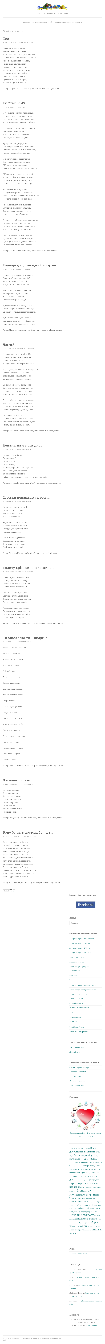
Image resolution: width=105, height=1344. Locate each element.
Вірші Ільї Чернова (76, 962)
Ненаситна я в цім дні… (22, 445)
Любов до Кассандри (77, 1072)
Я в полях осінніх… (18, 780)
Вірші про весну (75, 1166)
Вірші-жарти (74, 1148)
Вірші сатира (87, 1230)
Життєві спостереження (79, 1008)
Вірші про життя (81, 1183)
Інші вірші (73, 1022)
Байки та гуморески (77, 998)
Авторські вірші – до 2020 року (81, 939)
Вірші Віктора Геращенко (79, 967)
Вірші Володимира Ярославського (82, 990)
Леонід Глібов (74, 1052)
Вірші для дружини (84, 1148)
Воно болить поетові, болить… (28, 832)
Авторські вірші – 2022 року (80, 953)
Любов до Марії (75, 1076)
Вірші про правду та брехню (88, 1212)
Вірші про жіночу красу (88, 1187)
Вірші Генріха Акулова (78, 994)
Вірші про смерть (94, 1226)
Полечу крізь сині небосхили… (28, 567)
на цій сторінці (91, 1325)
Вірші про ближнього (93, 1162)
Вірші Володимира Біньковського (82, 985)
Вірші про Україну (85, 1158)
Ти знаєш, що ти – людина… (26, 638)
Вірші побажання (86, 1152)
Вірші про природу (81, 1215)
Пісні (71, 1012)
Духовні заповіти (76, 1003)
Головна (26, 22)
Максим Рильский (76, 1047)
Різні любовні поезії (77, 1086)
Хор (6, 38)
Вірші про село (85, 1222)
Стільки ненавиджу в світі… (26, 497)
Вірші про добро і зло (77, 1176)
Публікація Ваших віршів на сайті (68, 22)
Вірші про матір (90, 1194)
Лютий (9, 344)
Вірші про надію (91, 1202)
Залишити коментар (25, 42)
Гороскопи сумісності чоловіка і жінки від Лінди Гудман (85, 1134)
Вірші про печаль (85, 1205)
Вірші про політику (84, 1208)
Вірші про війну (85, 1169)
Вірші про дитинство (90, 1172)
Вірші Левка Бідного (77, 1027)
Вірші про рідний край (86, 1218)
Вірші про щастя (76, 1230)
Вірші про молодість (91, 1198)
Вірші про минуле (77, 1198)
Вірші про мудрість (78, 1201)
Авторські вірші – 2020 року (80, 943)
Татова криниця (75, 980)
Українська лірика (76, 957)
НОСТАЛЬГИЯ (14, 103)
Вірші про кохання (80, 1192)
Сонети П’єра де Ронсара (79, 1068)
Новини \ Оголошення (78, 1254)
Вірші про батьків (77, 1162)
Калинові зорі (74, 970)
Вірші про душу (93, 1180)
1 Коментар (21, 107)
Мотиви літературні (77, 1081)
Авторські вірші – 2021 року (80, 948)
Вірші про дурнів (81, 1180)
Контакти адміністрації (42, 22)
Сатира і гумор (75, 1017)
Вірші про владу (88, 1165)
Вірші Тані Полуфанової (78, 1032)
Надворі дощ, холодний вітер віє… (31, 265)
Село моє (73, 975)
